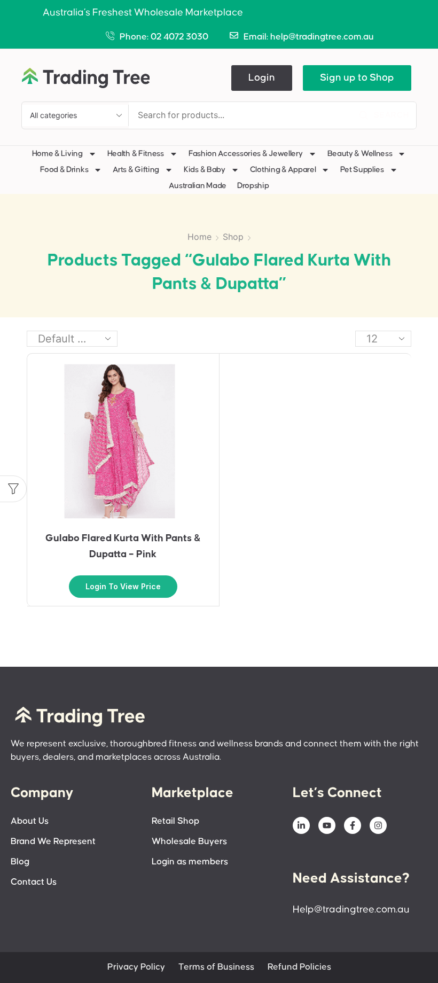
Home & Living (57, 154)
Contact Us (34, 882)
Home (199, 236)
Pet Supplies (362, 170)
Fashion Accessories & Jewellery (246, 154)
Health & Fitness (135, 154)
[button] (261, 78)
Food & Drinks (64, 170)
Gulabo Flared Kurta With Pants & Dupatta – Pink (123, 546)
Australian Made (197, 186)
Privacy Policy (136, 967)
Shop (233, 236)
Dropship (253, 186)
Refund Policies (299, 967)
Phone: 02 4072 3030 (164, 37)
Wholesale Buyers (189, 841)
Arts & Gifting (136, 170)
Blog (20, 862)
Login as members (190, 862)
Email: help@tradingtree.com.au (309, 37)
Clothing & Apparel (283, 170)
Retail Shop (175, 821)
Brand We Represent (53, 841)
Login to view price (123, 586)
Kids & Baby (204, 170)
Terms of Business (216, 967)
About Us (30, 821)
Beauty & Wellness (360, 154)
